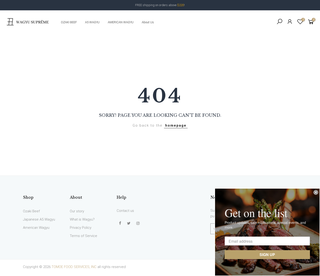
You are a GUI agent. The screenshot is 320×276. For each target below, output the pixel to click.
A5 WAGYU (92, 22)
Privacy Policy (80, 227)
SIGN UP (267, 254)
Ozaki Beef (31, 211)
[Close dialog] (315, 192)
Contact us (125, 211)
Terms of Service (83, 236)
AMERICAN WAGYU (121, 22)
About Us (148, 22)
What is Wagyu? (82, 219)
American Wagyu (36, 227)
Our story (77, 211)
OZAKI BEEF (69, 22)
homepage (175, 125)
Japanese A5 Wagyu (39, 219)
